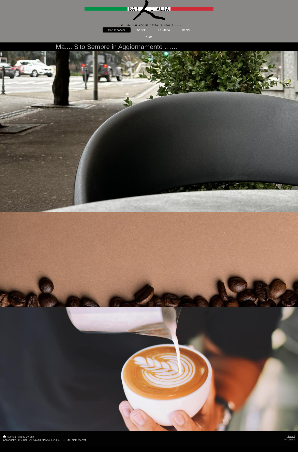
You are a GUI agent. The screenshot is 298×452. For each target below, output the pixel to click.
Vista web (289, 439)
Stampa (11, 436)
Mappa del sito (26, 436)
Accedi (291, 436)
